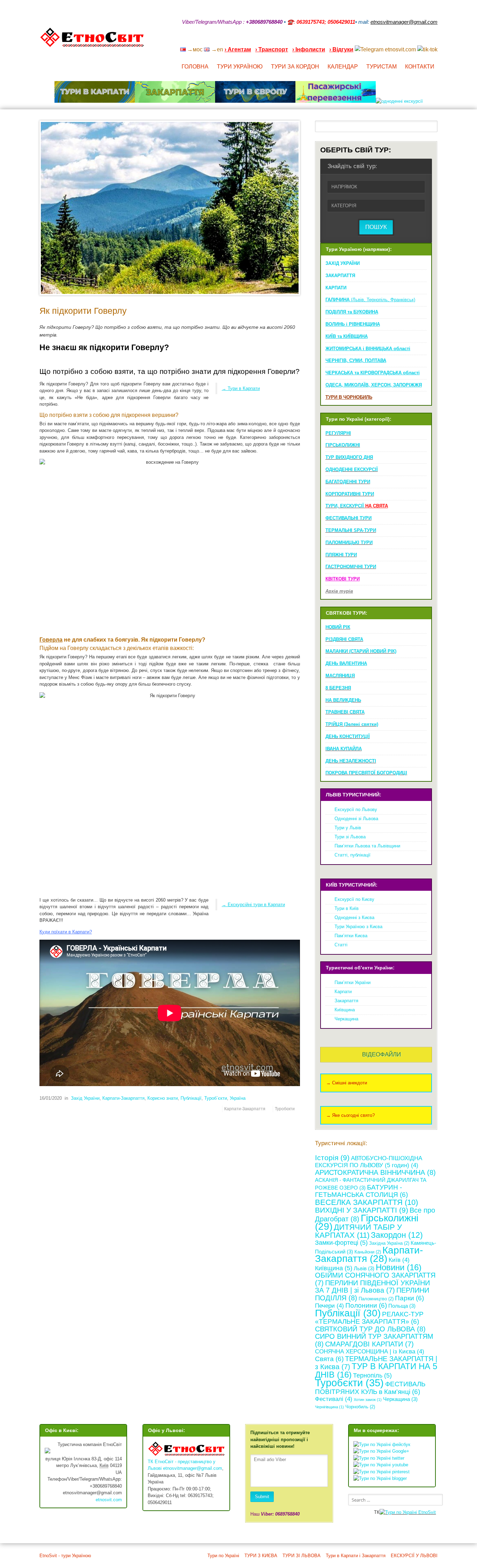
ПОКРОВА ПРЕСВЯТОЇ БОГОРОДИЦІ (366, 772)
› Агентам (238, 49)
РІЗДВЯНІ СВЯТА (344, 639)
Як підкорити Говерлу (83, 311)
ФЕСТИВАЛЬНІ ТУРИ (348, 518)
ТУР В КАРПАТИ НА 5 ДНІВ (376, 1370)
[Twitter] (425, 40)
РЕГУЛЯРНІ (338, 433)
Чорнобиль (360, 1406)
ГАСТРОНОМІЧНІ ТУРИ (350, 566)
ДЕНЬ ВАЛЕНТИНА (346, 663)
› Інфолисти (308, 49)
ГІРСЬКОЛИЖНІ (342, 445)
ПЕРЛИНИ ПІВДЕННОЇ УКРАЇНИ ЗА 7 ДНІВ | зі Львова (372, 1286)
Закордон (397, 1235)
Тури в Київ (347, 908)
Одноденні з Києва (354, 917)
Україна (237, 1098)
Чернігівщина (329, 1407)
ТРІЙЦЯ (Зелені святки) (351, 724)
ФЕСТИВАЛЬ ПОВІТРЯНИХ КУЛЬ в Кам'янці (370, 1387)
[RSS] (380, 40)
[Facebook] (407, 40)
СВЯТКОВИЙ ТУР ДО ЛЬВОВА (370, 1329)
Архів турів (339, 591)
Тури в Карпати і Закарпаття (356, 1555)
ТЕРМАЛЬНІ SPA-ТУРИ (350, 530)
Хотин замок (368, 1399)
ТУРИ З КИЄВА (260, 1555)
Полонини (366, 1305)
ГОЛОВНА (195, 67)
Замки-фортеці (341, 1242)
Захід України (85, 1098)
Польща (402, 1306)
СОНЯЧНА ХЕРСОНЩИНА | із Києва (369, 1351)
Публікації (191, 1098)
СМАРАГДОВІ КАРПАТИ (369, 1344)
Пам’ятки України (352, 982)
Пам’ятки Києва (351, 935)
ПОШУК (376, 227)
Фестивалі (333, 1399)
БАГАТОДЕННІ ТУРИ (347, 481)
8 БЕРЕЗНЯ (338, 688)
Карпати (343, 991)
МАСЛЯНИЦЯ (340, 675)
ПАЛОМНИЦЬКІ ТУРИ (349, 542)
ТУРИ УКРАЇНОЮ (240, 67)
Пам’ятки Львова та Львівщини (367, 845)
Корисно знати (162, 1098)
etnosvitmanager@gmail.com (192, 1468)
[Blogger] (435, 40)
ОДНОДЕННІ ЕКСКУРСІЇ (351, 469)
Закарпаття (346, 1000)
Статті (341, 944)
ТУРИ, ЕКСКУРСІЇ (356, 505)
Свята (329, 1359)
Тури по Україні (223, 1555)
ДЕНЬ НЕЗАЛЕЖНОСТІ (350, 761)
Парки (409, 1298)
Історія (332, 1158)
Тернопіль (372, 1375)
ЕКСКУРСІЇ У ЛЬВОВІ (414, 1555)
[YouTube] (398, 40)
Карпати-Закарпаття (123, 1098)
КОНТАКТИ (419, 67)
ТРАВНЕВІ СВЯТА (345, 712)
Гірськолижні (366, 1222)
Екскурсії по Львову (356, 809)
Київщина (345, 1009)
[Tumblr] (416, 40)
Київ (399, 1260)
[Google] (389, 40)
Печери (329, 1305)
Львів (364, 1268)
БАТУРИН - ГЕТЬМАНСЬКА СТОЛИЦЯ (361, 1191)
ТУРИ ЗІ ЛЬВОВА (301, 1555)
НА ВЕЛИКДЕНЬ (343, 700)
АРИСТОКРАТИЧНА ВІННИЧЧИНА (375, 1172)
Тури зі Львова (350, 836)
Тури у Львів (348, 827)
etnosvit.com (109, 1499)
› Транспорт (271, 49)
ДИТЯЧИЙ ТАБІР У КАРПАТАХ (358, 1231)
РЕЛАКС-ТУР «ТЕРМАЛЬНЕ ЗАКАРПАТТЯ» (369, 1317)
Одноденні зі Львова (356, 818)
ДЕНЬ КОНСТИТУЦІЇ (347, 736)
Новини (398, 1267)
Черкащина (346, 1018)
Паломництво (376, 1298)
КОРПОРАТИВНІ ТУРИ (349, 494)
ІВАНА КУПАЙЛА (343, 748)
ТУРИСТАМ (381, 67)
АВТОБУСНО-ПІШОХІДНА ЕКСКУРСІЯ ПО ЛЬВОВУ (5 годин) (368, 1162)
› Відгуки (341, 49)
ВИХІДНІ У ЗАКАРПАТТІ (361, 1210)
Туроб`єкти (215, 1098)
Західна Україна (389, 1243)
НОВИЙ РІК (337, 627)
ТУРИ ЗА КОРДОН (295, 67)
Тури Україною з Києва (358, 926)
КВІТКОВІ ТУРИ (342, 578)
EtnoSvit (426, 1512)
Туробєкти (285, 1108)
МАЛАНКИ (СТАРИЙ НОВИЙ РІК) (360, 651)
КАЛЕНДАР (343, 67)
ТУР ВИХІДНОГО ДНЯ (349, 457)
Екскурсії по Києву (354, 899)
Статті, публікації (352, 855)
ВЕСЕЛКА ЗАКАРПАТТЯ (366, 1202)
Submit (262, 1496)
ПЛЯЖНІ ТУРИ (341, 554)
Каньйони (367, 1252)
